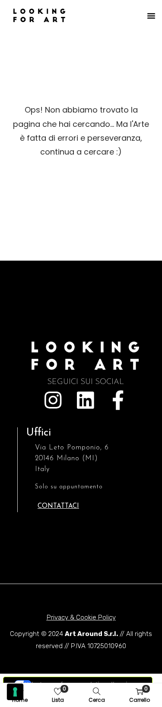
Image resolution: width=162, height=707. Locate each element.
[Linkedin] (85, 400)
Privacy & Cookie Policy (81, 617)
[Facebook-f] (117, 400)
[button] (151, 15)
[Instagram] (53, 400)
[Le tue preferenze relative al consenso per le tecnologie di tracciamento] (15, 692)
